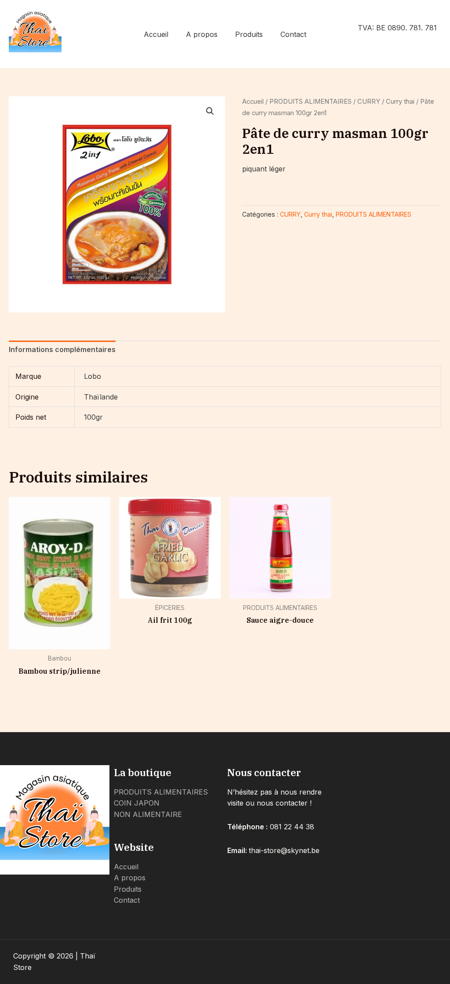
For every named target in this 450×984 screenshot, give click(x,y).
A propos (202, 34)
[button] (210, 111)
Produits (249, 34)
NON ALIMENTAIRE (148, 814)
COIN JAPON (137, 803)
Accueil (156, 34)
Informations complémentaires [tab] (62, 349)
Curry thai (400, 101)
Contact (293, 34)
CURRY (368, 101)
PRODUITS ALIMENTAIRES (310, 101)
